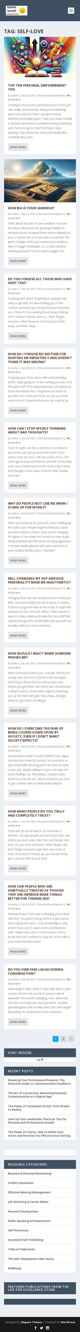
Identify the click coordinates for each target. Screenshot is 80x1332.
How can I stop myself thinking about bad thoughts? (37, 430)
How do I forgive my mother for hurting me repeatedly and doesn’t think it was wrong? (40, 358)
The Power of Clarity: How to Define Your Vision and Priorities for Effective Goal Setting (39, 1133)
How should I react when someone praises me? (39, 655)
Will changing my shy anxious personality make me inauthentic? (39, 580)
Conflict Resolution (21, 1183)
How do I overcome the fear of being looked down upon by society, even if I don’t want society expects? (35, 734)
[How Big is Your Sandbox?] (40, 180)
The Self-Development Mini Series (31, 1259)
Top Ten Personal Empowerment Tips (37, 87)
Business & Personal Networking (29, 1173)
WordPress (68, 1322)
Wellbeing (14, 1268)
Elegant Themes (31, 1322)
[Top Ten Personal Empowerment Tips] (40, 58)
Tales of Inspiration (21, 1249)
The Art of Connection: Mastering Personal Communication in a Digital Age (37, 1094)
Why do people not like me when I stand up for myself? (38, 505)
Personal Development (50, 95)
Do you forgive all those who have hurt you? (40, 281)
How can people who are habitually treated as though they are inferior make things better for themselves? (36, 892)
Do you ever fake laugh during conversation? (35, 971)
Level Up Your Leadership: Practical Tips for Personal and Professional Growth (37, 1120)
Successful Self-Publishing (25, 1240)
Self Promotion (18, 1230)
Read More (18, 147)
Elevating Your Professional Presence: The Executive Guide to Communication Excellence (39, 1081)
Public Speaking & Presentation (29, 1221)
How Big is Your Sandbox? (31, 208)
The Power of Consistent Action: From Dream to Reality (39, 1107)
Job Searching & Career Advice (28, 1202)
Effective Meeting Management (29, 1192)
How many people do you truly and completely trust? (36, 813)
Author (15, 95)
